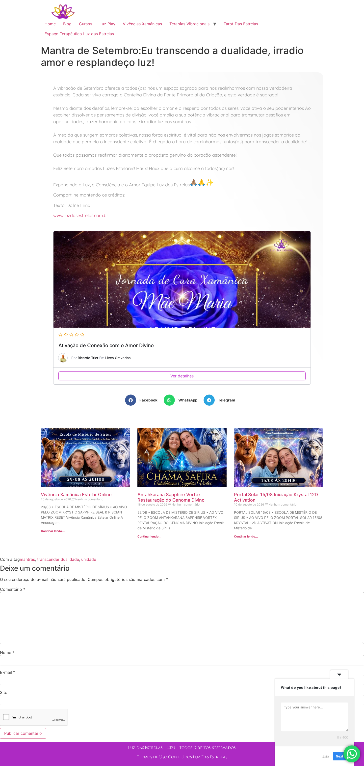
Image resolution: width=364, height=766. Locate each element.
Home (50, 23)
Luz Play (107, 23)
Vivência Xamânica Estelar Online (76, 494)
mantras (27, 559)
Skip (325, 756)
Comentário (12, 589)
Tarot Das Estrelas (241, 23)
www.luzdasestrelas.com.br (80, 215)
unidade (88, 559)
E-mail (7, 672)
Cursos (85, 23)
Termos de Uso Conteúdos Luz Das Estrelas (182, 757)
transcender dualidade (58, 559)
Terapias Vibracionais (189, 23)
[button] (143, 400)
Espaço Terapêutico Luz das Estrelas (79, 33)
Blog (67, 23)
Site (3, 692)
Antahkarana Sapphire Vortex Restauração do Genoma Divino (171, 497)
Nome (7, 652)
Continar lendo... (53, 531)
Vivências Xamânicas (142, 23)
